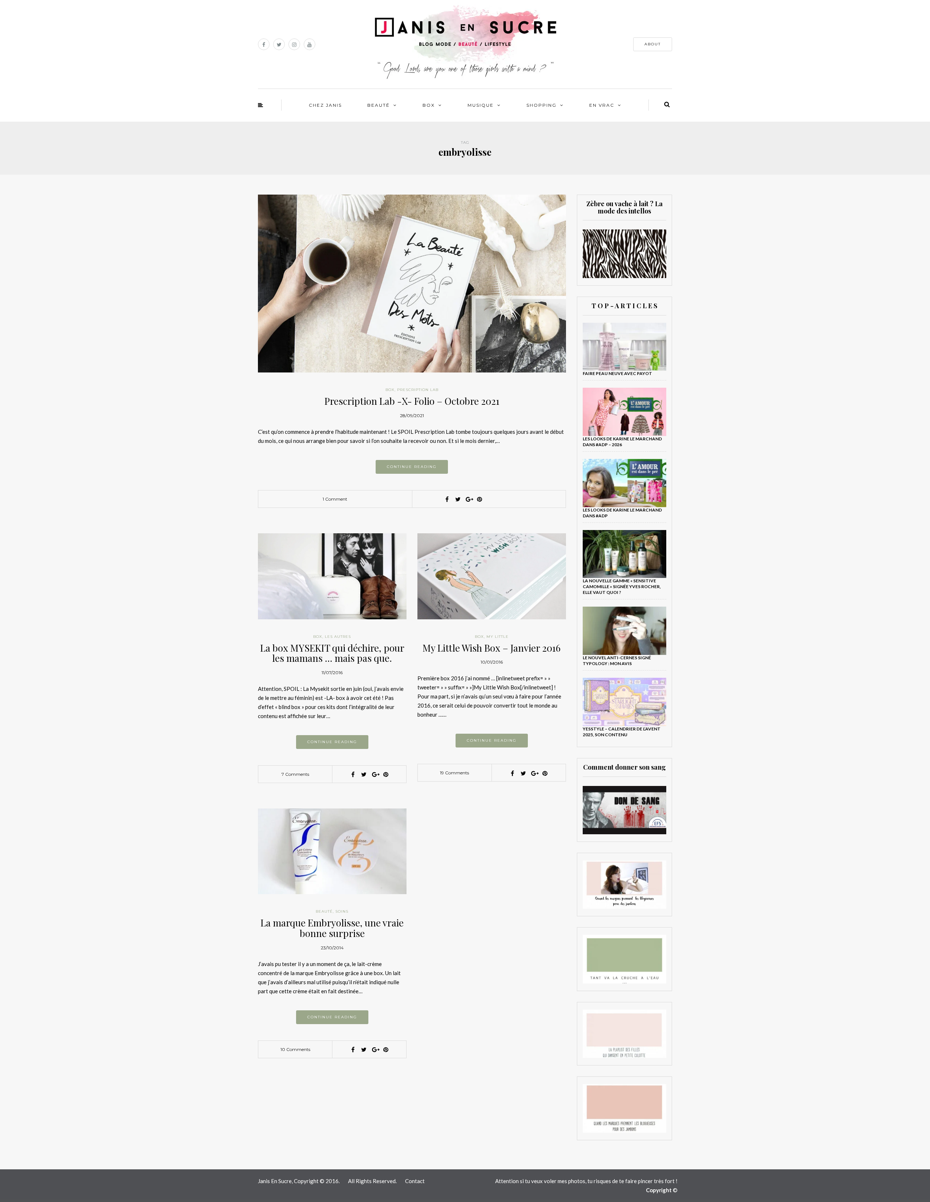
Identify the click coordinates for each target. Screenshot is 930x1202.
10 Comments (295, 1049)
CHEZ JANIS (325, 105)
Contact (415, 1181)
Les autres (338, 636)
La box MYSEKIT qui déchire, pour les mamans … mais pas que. (332, 653)
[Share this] (447, 499)
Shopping (541, 105)
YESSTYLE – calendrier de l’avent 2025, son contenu (621, 731)
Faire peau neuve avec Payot (617, 373)
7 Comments (295, 774)
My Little (497, 636)
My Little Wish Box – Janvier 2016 (491, 647)
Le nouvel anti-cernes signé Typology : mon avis (617, 660)
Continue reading (412, 466)
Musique (481, 105)
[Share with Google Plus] (469, 499)
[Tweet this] (458, 499)
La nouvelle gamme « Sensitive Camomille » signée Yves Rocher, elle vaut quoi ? (622, 586)
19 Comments (454, 772)
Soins (341, 911)
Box (428, 105)
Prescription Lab (417, 389)
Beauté (378, 105)
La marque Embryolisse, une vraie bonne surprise (332, 928)
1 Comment (335, 499)
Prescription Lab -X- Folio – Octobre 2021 (412, 401)
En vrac (601, 105)
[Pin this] (479, 499)
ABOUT (652, 44)
